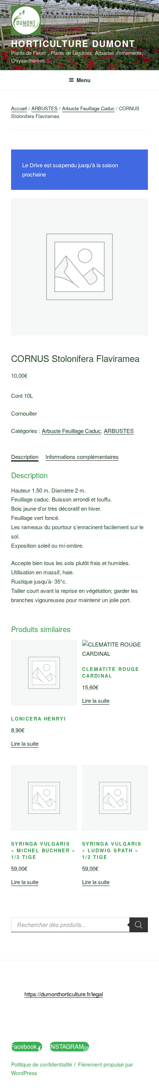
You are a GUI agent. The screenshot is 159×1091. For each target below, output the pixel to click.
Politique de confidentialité (41, 1064)
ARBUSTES (44, 108)
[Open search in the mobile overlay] (79, 924)
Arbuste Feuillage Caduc (88, 108)
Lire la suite (24, 743)
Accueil (19, 108)
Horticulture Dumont (73, 43)
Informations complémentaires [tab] (82, 456)
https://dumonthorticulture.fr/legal (63, 994)
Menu (84, 80)
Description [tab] (24, 456)
